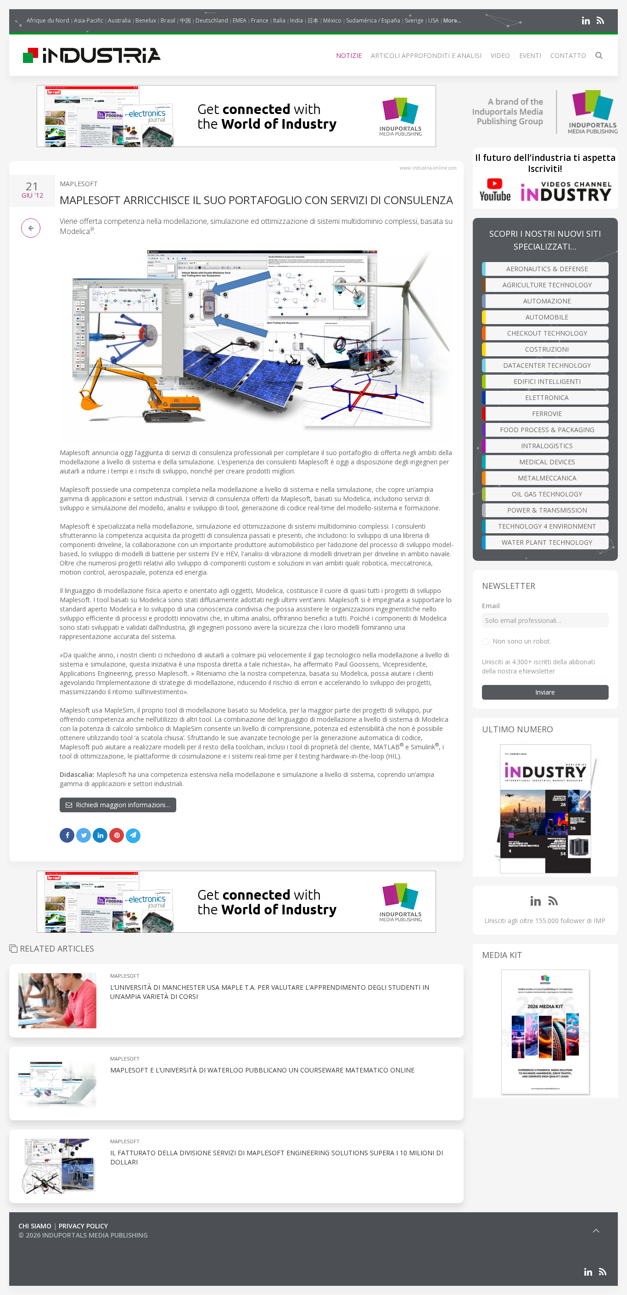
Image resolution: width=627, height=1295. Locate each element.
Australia (119, 20)
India (296, 20)
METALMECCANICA (547, 478)
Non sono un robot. (522, 641)
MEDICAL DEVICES (547, 461)
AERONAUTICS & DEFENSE (547, 268)
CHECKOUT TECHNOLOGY (547, 333)
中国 (185, 20)
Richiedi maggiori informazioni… (121, 804)
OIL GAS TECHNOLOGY (547, 494)
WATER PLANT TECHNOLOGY (547, 542)
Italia (279, 20)
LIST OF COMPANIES (49, 1244)
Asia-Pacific (88, 20)
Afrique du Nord (48, 20)
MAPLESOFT (79, 183)
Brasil (168, 20)
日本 (313, 20)
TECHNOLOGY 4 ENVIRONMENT (547, 526)
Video (500, 55)
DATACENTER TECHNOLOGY (547, 365)
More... (452, 20)
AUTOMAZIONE (547, 301)
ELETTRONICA (547, 397)
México (332, 20)
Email (491, 605)
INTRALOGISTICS (547, 445)
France (260, 20)
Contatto (568, 55)
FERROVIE (547, 413)
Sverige (414, 20)
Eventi (530, 55)
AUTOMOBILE (547, 317)
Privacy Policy (83, 1225)
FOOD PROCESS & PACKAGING (547, 429)
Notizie (349, 55)
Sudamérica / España (373, 20)
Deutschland (212, 20)
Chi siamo (34, 1225)
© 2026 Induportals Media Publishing (83, 1235)
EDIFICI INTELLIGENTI (547, 381)
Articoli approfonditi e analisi (426, 55)
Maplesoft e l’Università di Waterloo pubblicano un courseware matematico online (262, 1070)
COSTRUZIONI (547, 349)
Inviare (545, 692)
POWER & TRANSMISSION (547, 510)
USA (433, 20)
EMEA (239, 20)
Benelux (145, 20)
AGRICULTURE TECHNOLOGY (547, 284)
